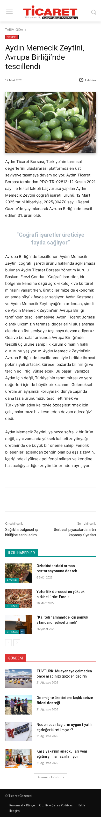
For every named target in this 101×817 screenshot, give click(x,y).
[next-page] (16, 642)
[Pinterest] (50, 500)
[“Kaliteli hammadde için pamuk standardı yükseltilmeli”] (18, 624)
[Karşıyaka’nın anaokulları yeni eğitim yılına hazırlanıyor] (18, 758)
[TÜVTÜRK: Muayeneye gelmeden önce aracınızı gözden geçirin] (18, 678)
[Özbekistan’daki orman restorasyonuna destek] (18, 573)
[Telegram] (74, 500)
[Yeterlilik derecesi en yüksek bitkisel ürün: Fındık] (18, 598)
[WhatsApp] (62, 500)
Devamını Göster (49, 777)
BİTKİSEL (12, 37)
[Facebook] (26, 500)
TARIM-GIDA (14, 29)
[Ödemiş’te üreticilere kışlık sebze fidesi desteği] (18, 705)
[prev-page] (8, 642)
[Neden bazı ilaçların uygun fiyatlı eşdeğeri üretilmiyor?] (18, 731)
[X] (38, 500)
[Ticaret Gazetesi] (50, 12)
